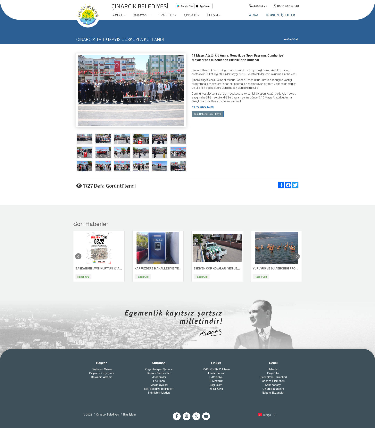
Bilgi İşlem (216, 385)
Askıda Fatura (216, 373)
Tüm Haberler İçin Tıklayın (207, 114)
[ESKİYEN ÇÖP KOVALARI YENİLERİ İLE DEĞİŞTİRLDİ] (217, 248)
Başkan (101, 363)
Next (297, 256)
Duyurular (273, 373)
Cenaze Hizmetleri (273, 381)
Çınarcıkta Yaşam (273, 389)
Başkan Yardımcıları (159, 373)
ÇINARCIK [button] (190, 15)
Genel (273, 363)
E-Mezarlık (216, 381)
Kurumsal (159, 363)
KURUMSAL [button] (141, 15)
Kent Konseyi (273, 385)
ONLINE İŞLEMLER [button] (282, 15)
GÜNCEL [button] (118, 15)
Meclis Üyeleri (159, 385)
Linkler (216, 363)
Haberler (273, 369)
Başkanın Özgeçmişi (101, 373)
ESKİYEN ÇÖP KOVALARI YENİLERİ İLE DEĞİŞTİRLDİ (228, 268)
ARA (254, 15)
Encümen (159, 381)
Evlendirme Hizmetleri (273, 377)
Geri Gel (292, 39)
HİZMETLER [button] (166, 15)
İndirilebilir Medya (159, 392)
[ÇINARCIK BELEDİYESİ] (88, 15)
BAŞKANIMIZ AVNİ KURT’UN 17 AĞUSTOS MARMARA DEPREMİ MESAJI (122, 268)
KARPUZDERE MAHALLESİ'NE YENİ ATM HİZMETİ (167, 268)
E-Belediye (216, 377)
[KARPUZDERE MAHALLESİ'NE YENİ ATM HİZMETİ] (158, 248)
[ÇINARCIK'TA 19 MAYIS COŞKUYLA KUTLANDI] (84, 138)
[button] (265, 415)
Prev (78, 256)
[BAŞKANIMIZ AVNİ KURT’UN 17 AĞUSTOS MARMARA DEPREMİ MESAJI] (99, 248)
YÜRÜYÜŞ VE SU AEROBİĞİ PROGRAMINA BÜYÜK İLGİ (289, 268)
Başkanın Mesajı (102, 369)
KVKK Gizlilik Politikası (216, 369)
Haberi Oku (83, 276)
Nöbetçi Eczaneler (273, 392)
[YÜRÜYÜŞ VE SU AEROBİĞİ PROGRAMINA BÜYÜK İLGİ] (276, 248)
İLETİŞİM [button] (213, 15)
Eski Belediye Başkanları (159, 389)
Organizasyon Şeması (158, 369)
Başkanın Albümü (101, 377)
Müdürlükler (159, 377)
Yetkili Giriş (216, 389)
